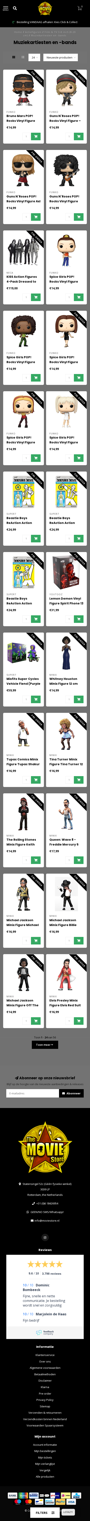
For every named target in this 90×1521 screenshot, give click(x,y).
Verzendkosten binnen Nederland (45, 1419)
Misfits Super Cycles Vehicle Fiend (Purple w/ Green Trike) (23, 684)
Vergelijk (45, 1470)
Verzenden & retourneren (45, 1412)
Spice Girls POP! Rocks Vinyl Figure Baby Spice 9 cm (63, 442)
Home (18, 32)
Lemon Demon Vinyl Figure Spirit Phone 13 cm (66, 603)
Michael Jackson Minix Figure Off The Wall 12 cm (22, 1005)
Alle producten (45, 1476)
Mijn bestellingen (45, 1451)
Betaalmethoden (45, 1374)
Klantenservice (45, 1355)
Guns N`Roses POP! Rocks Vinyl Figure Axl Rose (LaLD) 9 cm (23, 201)
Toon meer (43, 1045)
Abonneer (73, 1093)
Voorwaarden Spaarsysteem (45, 1425)
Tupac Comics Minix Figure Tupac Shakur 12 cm (23, 764)
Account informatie (45, 1445)
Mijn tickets (45, 1457)
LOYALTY (68, 1512)
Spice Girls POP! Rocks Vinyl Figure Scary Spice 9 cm (20, 362)
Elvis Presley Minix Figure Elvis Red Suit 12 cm (65, 1005)
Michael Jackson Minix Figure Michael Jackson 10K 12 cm (22, 925)
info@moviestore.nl (47, 1220)
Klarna (45, 1387)
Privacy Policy (45, 1400)
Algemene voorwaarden (45, 1368)
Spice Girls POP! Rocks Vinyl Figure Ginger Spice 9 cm (20, 442)
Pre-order (45, 1393)
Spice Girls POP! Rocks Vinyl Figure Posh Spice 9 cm (63, 362)
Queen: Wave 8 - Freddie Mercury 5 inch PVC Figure (63, 844)
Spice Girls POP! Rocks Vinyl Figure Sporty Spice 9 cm (63, 281)
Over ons (45, 1361)
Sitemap (45, 1406)
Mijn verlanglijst (45, 1464)
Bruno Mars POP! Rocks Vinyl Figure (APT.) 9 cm (20, 121)
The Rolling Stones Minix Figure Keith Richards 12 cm (21, 844)
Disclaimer (45, 1380)
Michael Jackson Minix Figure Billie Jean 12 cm (63, 925)
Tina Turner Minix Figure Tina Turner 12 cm (66, 764)
